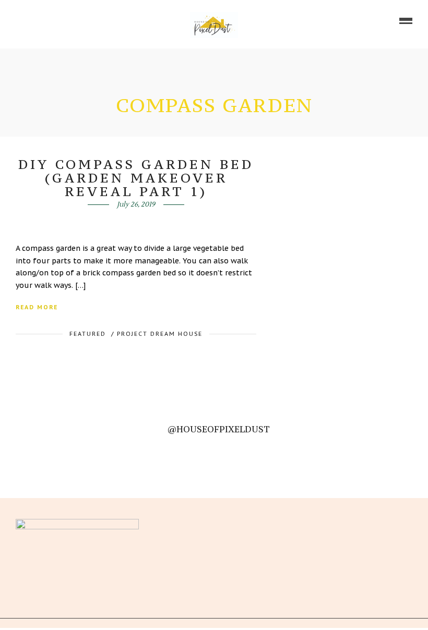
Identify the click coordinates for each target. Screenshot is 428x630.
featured (87, 333)
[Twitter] (173, 523)
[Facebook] (155, 523)
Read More (37, 307)
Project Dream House (160, 333)
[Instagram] (77, 21)
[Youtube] (48, 21)
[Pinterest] (63, 21)
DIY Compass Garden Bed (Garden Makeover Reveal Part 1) (136, 178)
